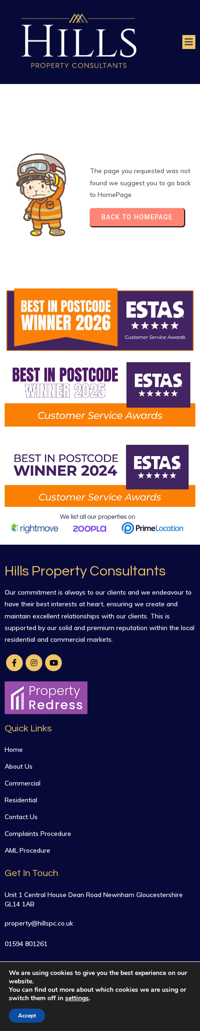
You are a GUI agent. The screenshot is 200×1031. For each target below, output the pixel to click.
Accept (27, 1015)
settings (77, 998)
